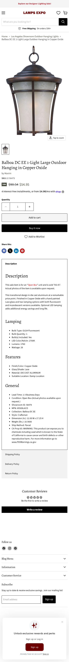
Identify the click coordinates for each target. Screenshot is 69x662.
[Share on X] (10, 250)
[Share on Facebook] (4, 250)
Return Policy (11, 473)
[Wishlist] (58, 13)
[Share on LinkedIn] (16, 250)
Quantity (6, 200)
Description (11, 263)
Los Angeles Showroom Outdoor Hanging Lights (35, 36)
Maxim (7, 173)
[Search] (63, 21)
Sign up (49, 599)
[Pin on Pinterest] (22, 250)
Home (5, 36)
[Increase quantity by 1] (30, 207)
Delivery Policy (12, 464)
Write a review (34, 509)
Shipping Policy (12, 454)
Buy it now (34, 228)
